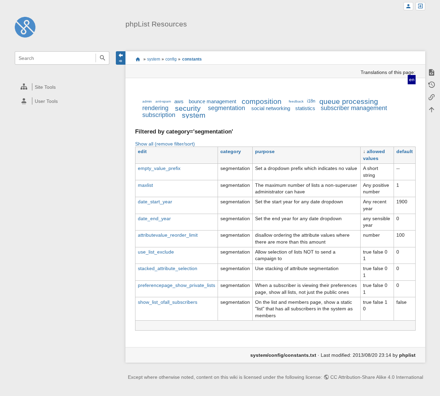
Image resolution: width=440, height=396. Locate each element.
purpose (265, 151)
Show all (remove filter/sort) (165, 144)
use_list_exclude (156, 252)
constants (192, 59)
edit (142, 151)
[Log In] (420, 6)
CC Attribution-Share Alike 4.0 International (376, 377)
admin (147, 101)
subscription (158, 114)
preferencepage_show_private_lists (176, 285)
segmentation (226, 108)
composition (262, 101)
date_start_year (155, 201)
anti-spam (163, 101)
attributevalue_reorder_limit (168, 235)
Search (102, 58)
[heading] (62, 87)
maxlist (145, 185)
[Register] (408, 6)
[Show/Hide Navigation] (120, 58)
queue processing (348, 101)
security (188, 108)
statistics (305, 108)
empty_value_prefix (159, 168)
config (171, 59)
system (153, 59)
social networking (270, 108)
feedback (296, 101)
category (230, 151)
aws (179, 101)
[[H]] (25, 27)
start (138, 59)
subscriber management (354, 108)
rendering (155, 108)
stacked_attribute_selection (167, 268)
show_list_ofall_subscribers (167, 302)
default (404, 151)
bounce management (212, 101)
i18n (311, 101)
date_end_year (154, 218)
